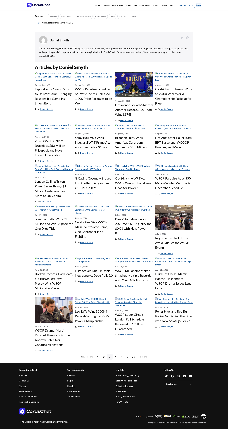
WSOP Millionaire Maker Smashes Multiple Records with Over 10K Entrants (133, 275)
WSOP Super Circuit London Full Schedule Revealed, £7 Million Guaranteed (129, 322)
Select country (172, 384)
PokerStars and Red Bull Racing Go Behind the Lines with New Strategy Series (174, 316)
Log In (182, 5)
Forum (97, 5)
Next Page (144, 357)
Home (37, 22)
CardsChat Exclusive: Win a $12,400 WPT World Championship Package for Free (174, 96)
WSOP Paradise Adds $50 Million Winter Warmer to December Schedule (173, 183)
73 (133, 356)
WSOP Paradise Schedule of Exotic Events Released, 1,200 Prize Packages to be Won (93, 96)
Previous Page (86, 357)
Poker (128, 5)
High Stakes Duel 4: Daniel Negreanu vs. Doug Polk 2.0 (94, 273)
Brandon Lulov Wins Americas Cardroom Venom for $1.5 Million (131, 142)
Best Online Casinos (142, 5)
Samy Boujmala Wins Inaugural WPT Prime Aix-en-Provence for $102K (93, 142)
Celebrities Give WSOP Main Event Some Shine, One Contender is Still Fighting (91, 229)
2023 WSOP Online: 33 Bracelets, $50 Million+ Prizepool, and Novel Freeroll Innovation (51, 148)
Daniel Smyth (46, 109)
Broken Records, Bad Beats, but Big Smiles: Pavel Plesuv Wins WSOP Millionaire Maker (54, 281)
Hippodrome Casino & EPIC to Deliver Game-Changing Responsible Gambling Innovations (54, 96)
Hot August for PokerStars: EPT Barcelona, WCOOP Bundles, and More (173, 142)
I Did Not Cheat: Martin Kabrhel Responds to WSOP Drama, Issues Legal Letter (173, 281)
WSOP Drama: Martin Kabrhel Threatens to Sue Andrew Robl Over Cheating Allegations (52, 337)
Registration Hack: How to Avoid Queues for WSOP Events (173, 242)
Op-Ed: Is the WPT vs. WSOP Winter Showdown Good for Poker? (133, 183)
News (164, 5)
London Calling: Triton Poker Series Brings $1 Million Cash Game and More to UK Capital (50, 189)
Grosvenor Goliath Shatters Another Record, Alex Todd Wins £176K (134, 109)
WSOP (173, 5)
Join (191, 5)
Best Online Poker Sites (113, 5)
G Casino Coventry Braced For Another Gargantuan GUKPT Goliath (93, 183)
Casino (156, 5)
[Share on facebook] (187, 37)
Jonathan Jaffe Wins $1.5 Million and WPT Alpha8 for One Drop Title (54, 223)
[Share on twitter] (182, 37)
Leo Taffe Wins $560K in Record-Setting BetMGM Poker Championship (92, 316)
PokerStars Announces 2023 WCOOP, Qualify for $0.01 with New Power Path (133, 226)
